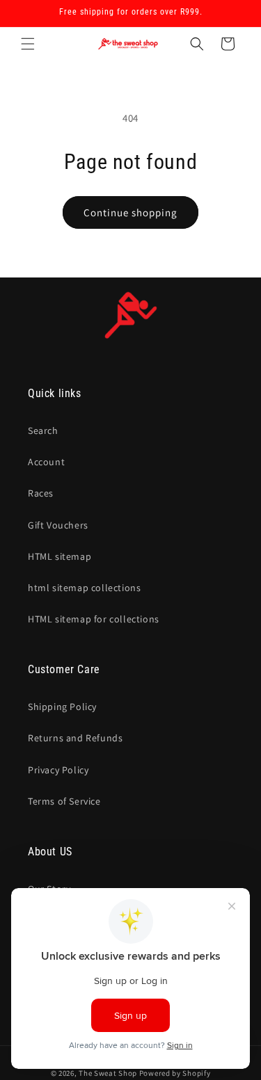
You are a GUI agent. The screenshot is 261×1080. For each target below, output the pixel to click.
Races (41, 493)
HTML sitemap (59, 556)
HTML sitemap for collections (93, 619)
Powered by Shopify (175, 1073)
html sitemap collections (84, 587)
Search (43, 430)
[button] (28, 44)
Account (46, 462)
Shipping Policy (62, 706)
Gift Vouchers (58, 525)
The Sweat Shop (108, 1073)
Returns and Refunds (75, 738)
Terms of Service (64, 801)
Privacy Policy (58, 770)
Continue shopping (130, 212)
